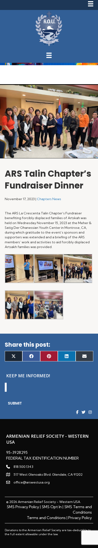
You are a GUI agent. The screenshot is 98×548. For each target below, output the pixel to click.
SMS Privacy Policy (23, 506)
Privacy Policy (80, 517)
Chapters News (49, 199)
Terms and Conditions (46, 517)
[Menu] (89, 3)
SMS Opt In (52, 506)
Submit (15, 403)
